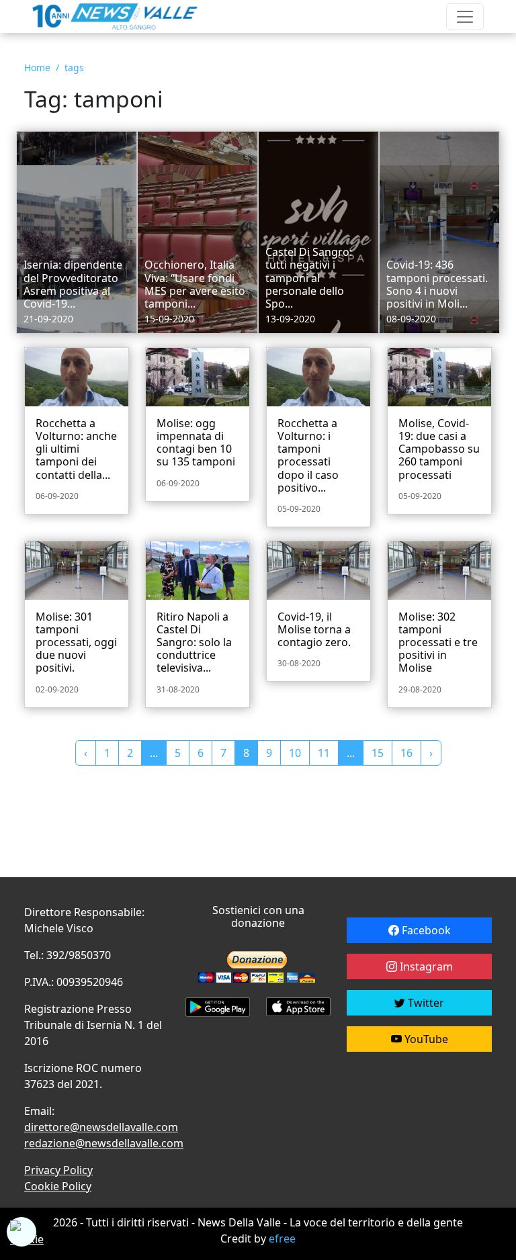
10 (295, 753)
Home (37, 67)
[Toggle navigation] (465, 16)
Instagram (425, 966)
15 (378, 753)
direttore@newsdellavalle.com (101, 1127)
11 (324, 753)
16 (406, 753)
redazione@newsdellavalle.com (103, 1143)
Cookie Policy (57, 1186)
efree (282, 1238)
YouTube (425, 1039)
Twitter (424, 1002)
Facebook (425, 930)
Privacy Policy (58, 1170)
